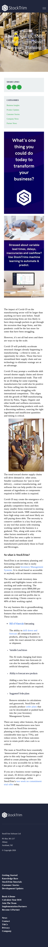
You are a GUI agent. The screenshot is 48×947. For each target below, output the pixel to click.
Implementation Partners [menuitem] (14, 906)
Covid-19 (8, 346)
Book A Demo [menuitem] (8, 896)
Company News (13, 119)
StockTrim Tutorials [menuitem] (12, 882)
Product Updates (13, 110)
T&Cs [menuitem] (5, 924)
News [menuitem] (4, 918)
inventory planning (29, 560)
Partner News (12, 123)
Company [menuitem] (6, 931)
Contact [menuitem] (6, 921)
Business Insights (13, 105)
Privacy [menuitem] (6, 927)
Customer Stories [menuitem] (10, 885)
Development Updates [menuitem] (12, 888)
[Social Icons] (4, 856)
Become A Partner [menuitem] (11, 910)
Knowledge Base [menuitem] (10, 878)
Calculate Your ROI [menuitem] (11, 900)
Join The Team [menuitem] (9, 903)
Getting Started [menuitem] (9, 875)
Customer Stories (13, 114)
